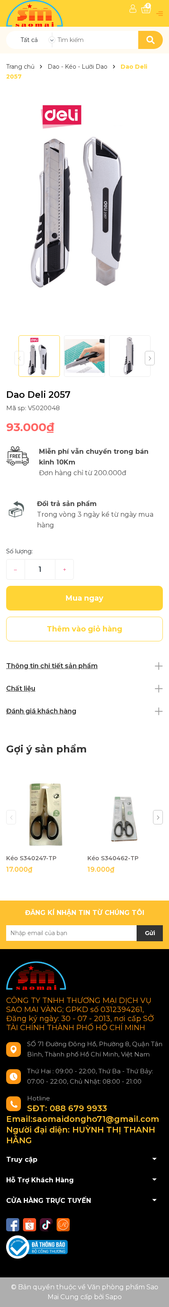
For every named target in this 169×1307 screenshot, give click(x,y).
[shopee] (29, 1224)
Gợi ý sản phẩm (46, 749)
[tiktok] (46, 1224)
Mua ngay (84, 598)
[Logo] (35, 13)
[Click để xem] (84, 193)
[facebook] (12, 1224)
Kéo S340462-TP (113, 858)
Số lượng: (19, 551)
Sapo (113, 1297)
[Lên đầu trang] (154, 1292)
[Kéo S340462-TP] (124, 812)
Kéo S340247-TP (31, 858)
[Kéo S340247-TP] (43, 812)
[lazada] (63, 1224)
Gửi (150, 933)
